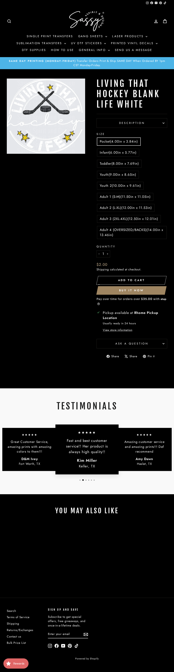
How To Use (62, 50)
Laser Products (128, 36)
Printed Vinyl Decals (133, 43)
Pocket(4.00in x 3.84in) (119, 141)
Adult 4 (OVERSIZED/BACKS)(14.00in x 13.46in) (131, 232)
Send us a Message (133, 50)
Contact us (14, 636)
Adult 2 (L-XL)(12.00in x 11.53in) (126, 207)
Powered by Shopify (87, 658)
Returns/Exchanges (20, 630)
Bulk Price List (16, 643)
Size (101, 134)
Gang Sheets (91, 36)
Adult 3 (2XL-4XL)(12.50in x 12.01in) (129, 218)
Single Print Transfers (50, 36)
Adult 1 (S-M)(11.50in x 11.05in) (125, 196)
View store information (117, 330)
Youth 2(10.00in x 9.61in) (120, 185)
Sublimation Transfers (39, 43)
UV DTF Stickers (87, 43)
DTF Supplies (34, 50)
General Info (93, 50)
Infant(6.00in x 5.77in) (118, 152)
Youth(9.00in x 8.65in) (118, 174)
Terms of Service (18, 617)
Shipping (103, 269)
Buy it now (131, 290)
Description (132, 123)
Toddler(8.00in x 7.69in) (119, 163)
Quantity (106, 246)
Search (11, 611)
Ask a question (131, 344)
